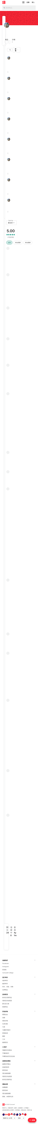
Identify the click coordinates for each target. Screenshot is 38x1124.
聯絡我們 (10, 1108)
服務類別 (5, 1042)
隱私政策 (23, 1110)
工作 (3, 1039)
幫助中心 (4, 1108)
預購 (3, 1017)
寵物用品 (5, 1007)
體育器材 (5, 1070)
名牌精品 (5, 990)
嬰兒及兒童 (5, 1003)
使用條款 (17, 1110)
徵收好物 (5, 1020)
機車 (3, 1036)
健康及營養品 (6, 1064)
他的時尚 (5, 980)
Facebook (5, 963)
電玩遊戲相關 (6, 1073)
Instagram (5, 966)
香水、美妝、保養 (7, 986)
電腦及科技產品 (7, 1050)
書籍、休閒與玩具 (7, 1096)
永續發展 (20, 1108)
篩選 (15, 49)
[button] (4, 36)
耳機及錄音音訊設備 (8, 1056)
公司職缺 (26, 1108)
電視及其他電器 (7, 1000)
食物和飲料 (5, 1067)
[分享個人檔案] (9, 42)
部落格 (4, 969)
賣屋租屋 (5, 1033)
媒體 (15, 1108)
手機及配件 (5, 1053)
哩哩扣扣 (5, 1014)
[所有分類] (23, 2)
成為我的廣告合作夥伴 (8, 1110)
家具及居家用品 (7, 997)
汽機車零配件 (6, 1030)
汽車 (3, 1027)
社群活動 (5, 1024)
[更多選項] (12, 42)
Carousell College (7, 973)
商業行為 (29, 1110)
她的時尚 (5, 983)
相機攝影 (5, 1087)
